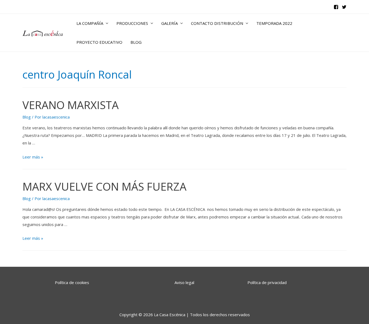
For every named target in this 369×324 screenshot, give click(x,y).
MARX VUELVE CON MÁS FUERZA (104, 186)
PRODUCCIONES (132, 23)
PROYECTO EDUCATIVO (99, 42)
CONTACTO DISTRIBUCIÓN (217, 23)
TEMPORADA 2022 (274, 23)
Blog (26, 117)
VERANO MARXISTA (70, 104)
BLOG (136, 42)
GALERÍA (169, 23)
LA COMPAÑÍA (89, 23)
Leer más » (32, 157)
